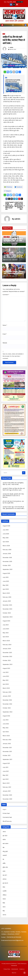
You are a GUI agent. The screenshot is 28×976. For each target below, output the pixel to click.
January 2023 (7, 696)
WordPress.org (7, 821)
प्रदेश (4, 33)
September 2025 (7, 569)
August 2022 (6, 716)
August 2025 (6, 573)
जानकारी (5, 855)
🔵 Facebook (18, 187)
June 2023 (6, 676)
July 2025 (5, 577)
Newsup (23, 963)
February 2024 (7, 644)
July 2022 (5, 720)
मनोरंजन (4, 879)
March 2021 (6, 783)
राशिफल (4, 895)
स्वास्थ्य (4, 914)
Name (5, 325)
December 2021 (7, 747)
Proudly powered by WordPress (9, 963)
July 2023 (5, 672)
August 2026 (6, 526)
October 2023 (7, 660)
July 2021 (5, 767)
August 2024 (6, 621)
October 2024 (7, 613)
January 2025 (7, 601)
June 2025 (6, 581)
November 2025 (7, 561)
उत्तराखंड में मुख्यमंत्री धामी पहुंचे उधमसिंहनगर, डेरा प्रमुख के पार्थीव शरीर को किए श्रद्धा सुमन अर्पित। (9, 206)
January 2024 (7, 648)
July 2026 (6, 530)
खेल (3, 847)
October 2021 (6, 755)
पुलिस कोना (5, 867)
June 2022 (6, 724)
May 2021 (5, 775)
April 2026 (6, 541)
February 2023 (7, 692)
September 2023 (7, 664)
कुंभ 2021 (5, 835)
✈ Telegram (7, 191)
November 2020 (7, 799)
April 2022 (6, 731)
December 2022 (7, 700)
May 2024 (6, 632)
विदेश (4, 903)
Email (5, 334)
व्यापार (4, 907)
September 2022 (7, 712)
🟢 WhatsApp (8, 187)
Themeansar (14, 965)
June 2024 (6, 629)
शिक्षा (4, 911)
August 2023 (6, 668)
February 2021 (7, 787)
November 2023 (7, 656)
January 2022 (7, 743)
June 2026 (6, 533)
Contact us (21, 969)
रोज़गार (4, 899)
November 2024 (7, 609)
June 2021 (6, 771)
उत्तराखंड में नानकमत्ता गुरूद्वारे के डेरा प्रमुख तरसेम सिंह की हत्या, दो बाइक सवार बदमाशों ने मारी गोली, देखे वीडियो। (18, 206)
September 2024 (7, 617)
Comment (6, 294)
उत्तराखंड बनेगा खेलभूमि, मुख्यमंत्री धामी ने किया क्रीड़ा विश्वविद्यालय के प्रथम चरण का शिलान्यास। (14, 273)
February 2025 (7, 597)
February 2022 (7, 739)
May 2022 (5, 727)
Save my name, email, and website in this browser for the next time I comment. (13, 356)
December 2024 (7, 605)
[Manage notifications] (24, 973)
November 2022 (7, 704)
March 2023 (6, 688)
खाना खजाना (5, 843)
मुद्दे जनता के (5, 883)
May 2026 (6, 537)
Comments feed (7, 817)
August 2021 (6, 763)
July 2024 (6, 625)
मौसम (7, 253)
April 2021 (6, 779)
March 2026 (6, 545)
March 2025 (6, 593)
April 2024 (6, 636)
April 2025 (6, 589)
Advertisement (14, 969)
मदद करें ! (5, 875)
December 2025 (7, 557)
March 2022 (6, 735)
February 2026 (7, 549)
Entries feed (6, 813)
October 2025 (7, 565)
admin (11, 47)
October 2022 (7, 708)
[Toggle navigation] (13, 25)
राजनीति (8, 236)
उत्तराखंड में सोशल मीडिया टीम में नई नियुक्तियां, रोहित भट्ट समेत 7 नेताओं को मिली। (14, 241)
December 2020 (7, 795)
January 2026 (7, 553)
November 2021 (7, 751)
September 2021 (7, 759)
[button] (23, 25)
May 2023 (5, 680)
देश (3, 859)
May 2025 (5, 585)
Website (5, 343)
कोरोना (4, 839)
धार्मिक (4, 863)
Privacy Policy (7, 969)
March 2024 (6, 640)
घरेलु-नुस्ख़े (5, 851)
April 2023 (6, 684)
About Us (14, 972)
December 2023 (7, 652)
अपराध (4, 831)
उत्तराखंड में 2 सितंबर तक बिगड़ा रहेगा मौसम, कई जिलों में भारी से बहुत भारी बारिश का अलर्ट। (13, 257)
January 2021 (7, 791)
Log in (4, 809)
